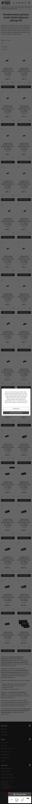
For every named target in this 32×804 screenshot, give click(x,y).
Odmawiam (16, 408)
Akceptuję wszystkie (16, 413)
